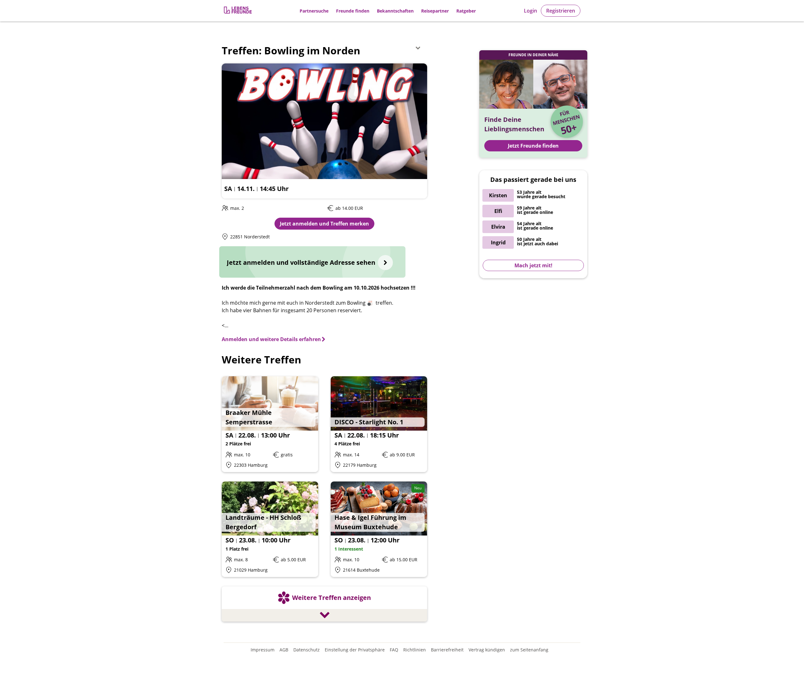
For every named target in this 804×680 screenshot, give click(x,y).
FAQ (394, 650)
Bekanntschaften (395, 11)
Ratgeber (466, 11)
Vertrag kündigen (487, 650)
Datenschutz (306, 650)
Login (530, 10)
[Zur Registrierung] (238, 10)
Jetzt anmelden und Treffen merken (324, 223)
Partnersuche (314, 11)
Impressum (262, 650)
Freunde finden (352, 11)
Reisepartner (435, 11)
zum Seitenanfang (529, 650)
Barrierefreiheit (447, 650)
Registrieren (560, 10)
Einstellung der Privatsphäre (355, 650)
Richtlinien (414, 650)
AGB (284, 650)
